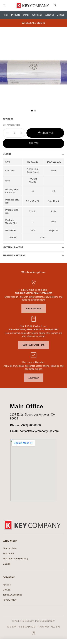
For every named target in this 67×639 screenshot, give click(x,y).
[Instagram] (33, 633)
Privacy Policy (9, 600)
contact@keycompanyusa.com (39, 431)
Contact (60, 15)
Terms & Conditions (12, 595)
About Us (49, 15)
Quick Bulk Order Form (33, 345)
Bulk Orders (8, 553)
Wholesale (37, 15)
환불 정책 (11, 626)
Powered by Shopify (45, 621)
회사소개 (7, 584)
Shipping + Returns (14, 255)
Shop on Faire (10, 548)
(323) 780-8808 (31, 425)
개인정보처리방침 (26, 626)
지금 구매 (33, 143)
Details (7, 154)
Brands (26, 15)
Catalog (7, 564)
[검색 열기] (55, 5)
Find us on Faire (33, 308)
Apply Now (33, 378)
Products (15, 15)
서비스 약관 (43, 626)
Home (6, 15)
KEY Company (27, 621)
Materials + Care (13, 247)
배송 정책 (55, 626)
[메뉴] (4, 5)
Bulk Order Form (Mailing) (15, 558)
